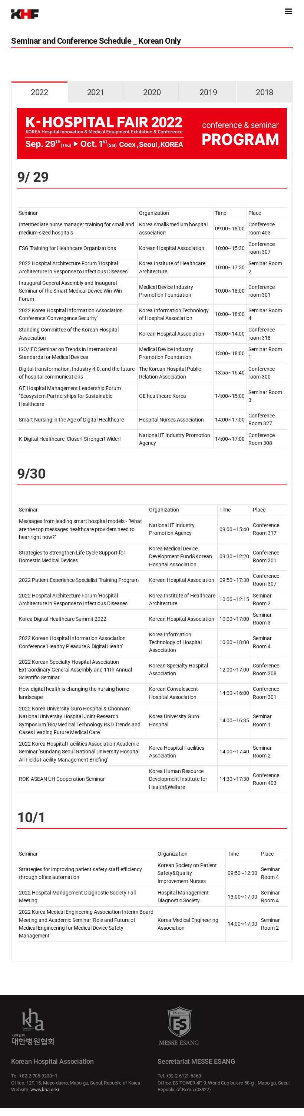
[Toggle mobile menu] (289, 11)
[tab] (39, 92)
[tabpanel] (152, 532)
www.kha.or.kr (44, 1089)
